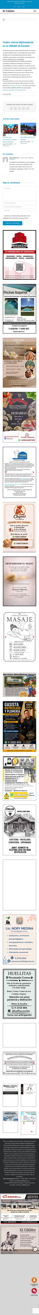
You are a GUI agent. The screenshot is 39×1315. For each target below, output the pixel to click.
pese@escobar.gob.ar (16, 85)
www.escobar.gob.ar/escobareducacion (15, 90)
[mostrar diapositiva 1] (31, 1131)
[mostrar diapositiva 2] (32, 1131)
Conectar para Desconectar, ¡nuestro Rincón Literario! (10, 139)
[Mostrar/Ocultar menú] (34, 11)
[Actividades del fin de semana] (28, 124)
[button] (4, 134)
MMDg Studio (26, 1185)
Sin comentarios (9, 145)
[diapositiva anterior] (5, 472)
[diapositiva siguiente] (33, 472)
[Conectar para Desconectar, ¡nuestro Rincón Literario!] (11, 124)
